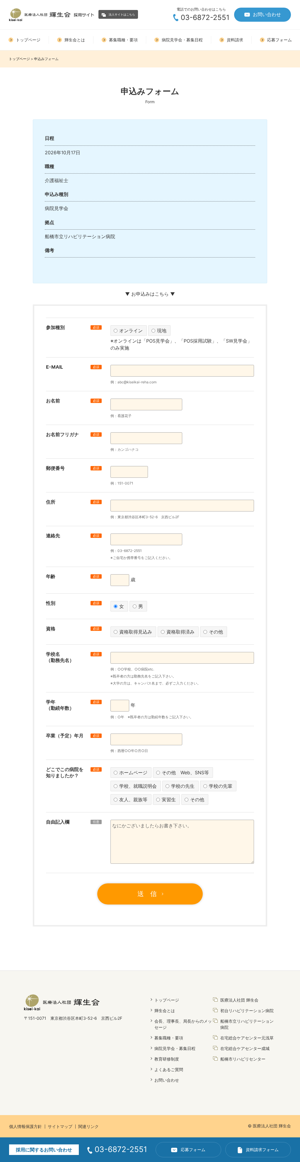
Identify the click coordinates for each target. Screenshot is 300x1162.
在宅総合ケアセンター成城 (245, 1048)
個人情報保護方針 (25, 1126)
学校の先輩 (220, 786)
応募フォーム (193, 1149)
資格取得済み (180, 632)
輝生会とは (164, 1010)
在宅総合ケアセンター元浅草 (247, 1037)
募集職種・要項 (168, 1037)
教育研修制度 (166, 1058)
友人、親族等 (133, 799)
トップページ (19, 59)
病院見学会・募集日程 (174, 1048)
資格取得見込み (135, 632)
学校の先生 (183, 786)
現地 (161, 330)
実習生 (169, 799)
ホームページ (133, 772)
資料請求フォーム (262, 1149)
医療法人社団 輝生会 (239, 999)
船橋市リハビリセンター (242, 1058)
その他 (216, 632)
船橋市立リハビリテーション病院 (247, 1024)
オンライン (131, 330)
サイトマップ (60, 1126)
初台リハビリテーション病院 (247, 1010)
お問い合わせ (267, 14)
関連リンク (88, 1126)
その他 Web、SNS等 (185, 772)
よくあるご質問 (168, 1069)
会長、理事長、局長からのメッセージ (183, 1024)
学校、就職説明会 (138, 786)
